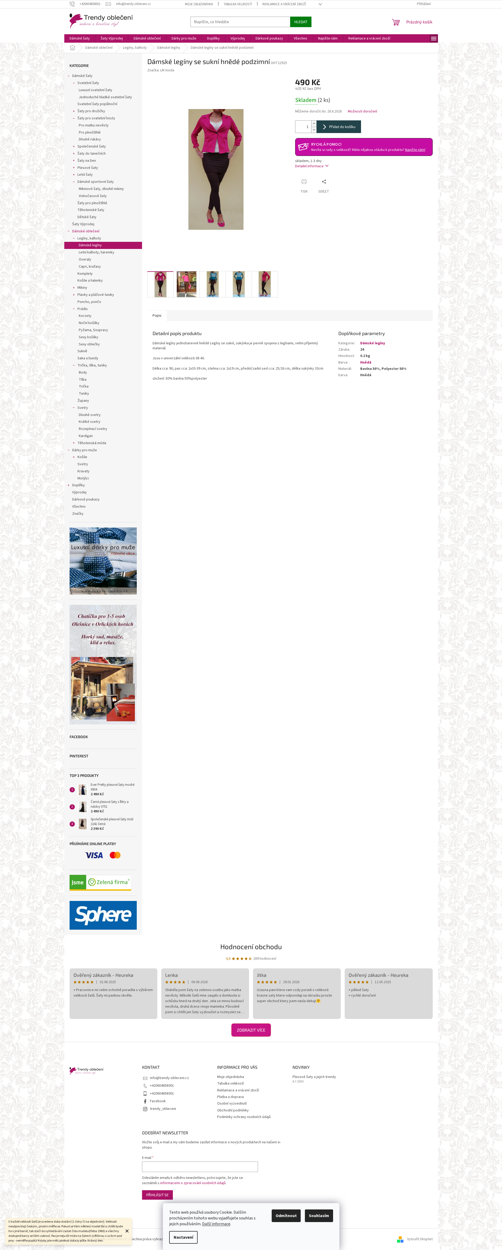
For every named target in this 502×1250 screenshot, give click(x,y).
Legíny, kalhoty (89, 238)
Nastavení (183, 1237)
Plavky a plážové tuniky (95, 294)
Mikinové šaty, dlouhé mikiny (101, 189)
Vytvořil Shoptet (420, 1239)
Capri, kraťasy (90, 266)
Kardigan (86, 436)
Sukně (82, 351)
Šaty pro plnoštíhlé (92, 203)
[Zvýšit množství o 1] (313, 124)
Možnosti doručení (362, 111)
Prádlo (82, 309)
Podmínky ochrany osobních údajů (244, 1117)
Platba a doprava (230, 1097)
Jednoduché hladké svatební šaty (105, 97)
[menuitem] (79, 38)
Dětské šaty (86, 217)
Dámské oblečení (85, 231)
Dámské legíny (90, 245)
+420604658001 (162, 1085)
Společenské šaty (91, 146)
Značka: (160, 70)
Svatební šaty (88, 83)
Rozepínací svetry (93, 429)
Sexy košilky (88, 337)
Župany (83, 400)
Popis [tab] (157, 315)
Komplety (85, 273)
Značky (78, 513)
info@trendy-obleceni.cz (169, 1078)
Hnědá (365, 362)
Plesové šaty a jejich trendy (314, 1077)
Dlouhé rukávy (90, 139)
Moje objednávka (199, 4)
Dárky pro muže (84, 450)
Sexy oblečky (89, 344)
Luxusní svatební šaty (95, 90)
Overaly (85, 259)
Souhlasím (319, 1216)
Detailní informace (309, 166)
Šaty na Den (86, 160)
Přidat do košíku (342, 126)
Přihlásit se (157, 1195)
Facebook (158, 1101)
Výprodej (79, 492)
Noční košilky (89, 323)
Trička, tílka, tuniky (92, 365)
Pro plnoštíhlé (90, 132)
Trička (84, 386)
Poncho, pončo (89, 302)
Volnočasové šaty (93, 196)
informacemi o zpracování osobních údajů (193, 1183)
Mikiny (82, 287)
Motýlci (83, 478)
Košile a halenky (90, 280)
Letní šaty (85, 174)
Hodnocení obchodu (251, 946)
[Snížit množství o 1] (313, 130)
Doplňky (78, 485)
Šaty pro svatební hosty (96, 118)
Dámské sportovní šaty (95, 181)
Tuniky (84, 393)
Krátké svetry (89, 421)
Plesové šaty (87, 167)
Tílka (82, 379)
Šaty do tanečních (91, 153)
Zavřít (338, 181)
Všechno (79, 506)
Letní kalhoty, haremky (96, 252)
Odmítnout (286, 1216)
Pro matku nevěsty (94, 125)
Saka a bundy (87, 358)
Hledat (300, 21)
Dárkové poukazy (86, 499)
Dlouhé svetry (90, 415)
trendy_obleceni (163, 1108)
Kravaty (83, 471)
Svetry (82, 407)
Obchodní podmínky (233, 1110)
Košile (82, 457)
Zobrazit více (251, 1029)
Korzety (85, 315)
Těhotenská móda (91, 443)
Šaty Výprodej (83, 224)
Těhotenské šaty (90, 210)
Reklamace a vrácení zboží (284, 4)
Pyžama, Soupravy (93, 330)
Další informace (216, 1224)
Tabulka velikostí (237, 4)
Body (83, 372)
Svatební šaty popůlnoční (97, 104)
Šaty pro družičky (91, 111)
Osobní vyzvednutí (232, 1103)
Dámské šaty (82, 76)
